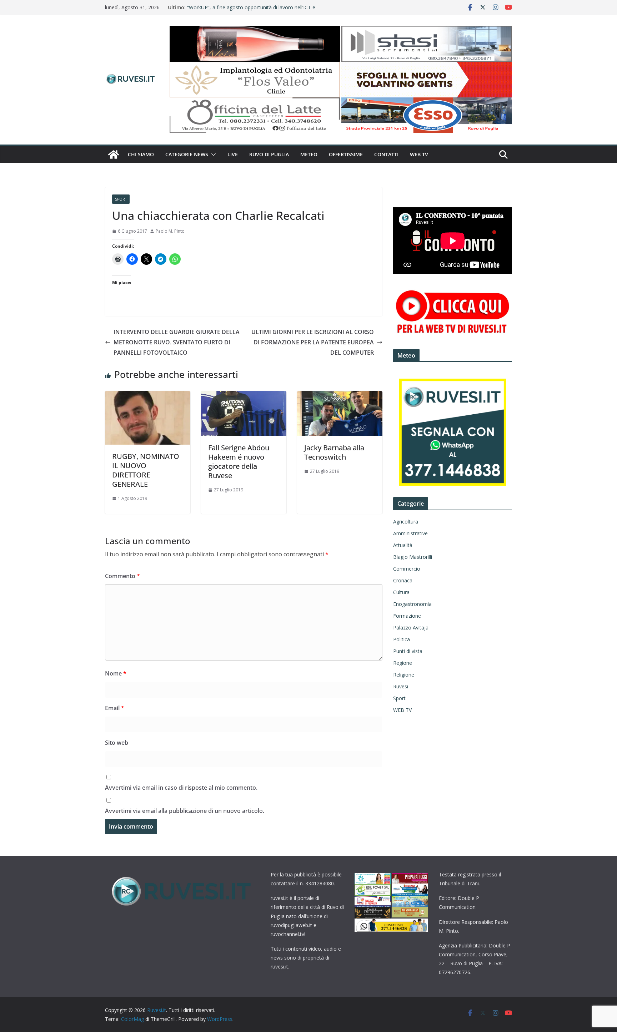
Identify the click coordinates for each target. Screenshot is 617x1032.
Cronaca (402, 580)
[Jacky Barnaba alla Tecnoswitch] (339, 396)
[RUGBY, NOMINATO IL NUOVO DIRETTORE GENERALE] (147, 396)
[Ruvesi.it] (113, 154)
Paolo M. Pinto (170, 231)
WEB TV (419, 154)
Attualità (402, 545)
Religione (403, 674)
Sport (121, 199)
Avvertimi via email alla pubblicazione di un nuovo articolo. (184, 811)
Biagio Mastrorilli (412, 556)
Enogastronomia (412, 604)
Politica (401, 639)
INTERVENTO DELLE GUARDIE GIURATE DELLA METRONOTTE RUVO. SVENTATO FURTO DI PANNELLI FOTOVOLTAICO (177, 342)
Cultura (401, 592)
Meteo (308, 154)
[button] (212, 155)
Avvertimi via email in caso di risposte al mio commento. (181, 787)
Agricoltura (405, 521)
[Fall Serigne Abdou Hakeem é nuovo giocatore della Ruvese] (243, 396)
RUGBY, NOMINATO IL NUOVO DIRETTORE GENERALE (145, 470)
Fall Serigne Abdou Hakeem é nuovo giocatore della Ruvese (238, 461)
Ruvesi (400, 686)
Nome (115, 673)
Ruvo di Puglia (269, 154)
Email (114, 708)
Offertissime (346, 154)
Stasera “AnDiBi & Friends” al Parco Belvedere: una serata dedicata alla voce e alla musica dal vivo (254, 11)
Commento (122, 576)
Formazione (407, 615)
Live (232, 154)
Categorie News (186, 154)
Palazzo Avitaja (410, 627)
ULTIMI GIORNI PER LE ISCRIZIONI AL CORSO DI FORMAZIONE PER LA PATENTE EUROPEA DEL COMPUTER (312, 342)
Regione (402, 662)
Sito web (116, 743)
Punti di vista (407, 651)
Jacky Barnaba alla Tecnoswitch (334, 452)
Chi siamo (141, 154)
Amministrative (410, 533)
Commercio (406, 568)
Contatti (386, 154)
